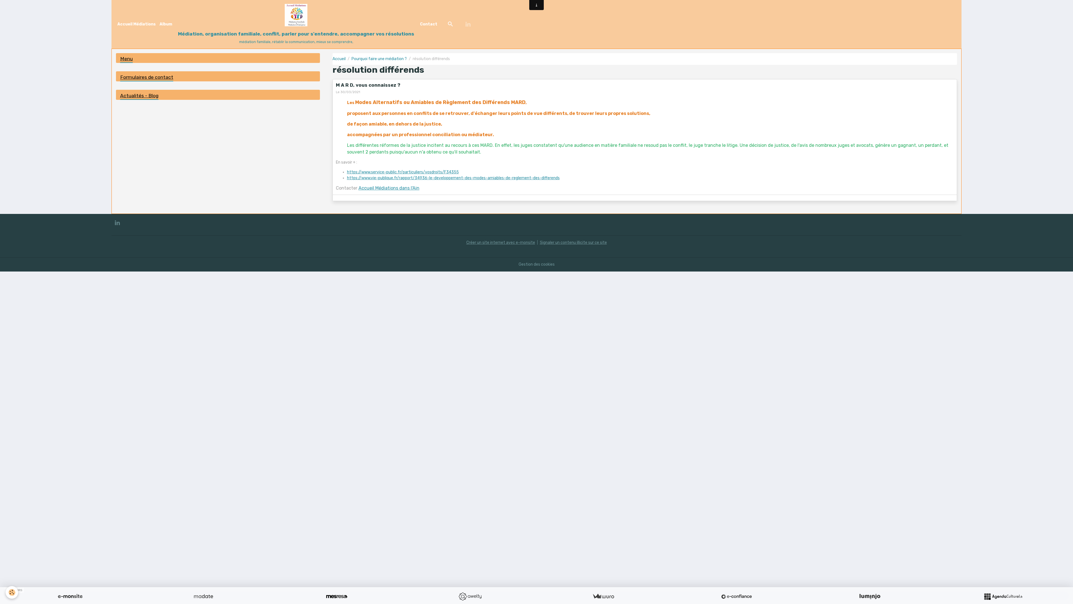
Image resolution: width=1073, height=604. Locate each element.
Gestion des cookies (537, 264)
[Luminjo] (870, 596)
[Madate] (203, 596)
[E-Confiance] (737, 596)
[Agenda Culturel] (1003, 596)
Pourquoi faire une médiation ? (379, 58)
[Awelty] (470, 596)
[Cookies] (12, 592)
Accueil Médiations (136, 24)
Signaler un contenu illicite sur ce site (573, 242)
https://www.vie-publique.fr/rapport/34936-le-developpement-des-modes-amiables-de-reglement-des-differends (453, 178)
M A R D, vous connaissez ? (368, 85)
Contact (428, 24)
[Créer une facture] (603, 596)
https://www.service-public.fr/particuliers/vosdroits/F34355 (403, 172)
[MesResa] (337, 596)
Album (166, 24)
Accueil (339, 58)
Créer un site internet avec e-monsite (500, 242)
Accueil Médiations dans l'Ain (389, 188)
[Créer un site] (70, 596)
